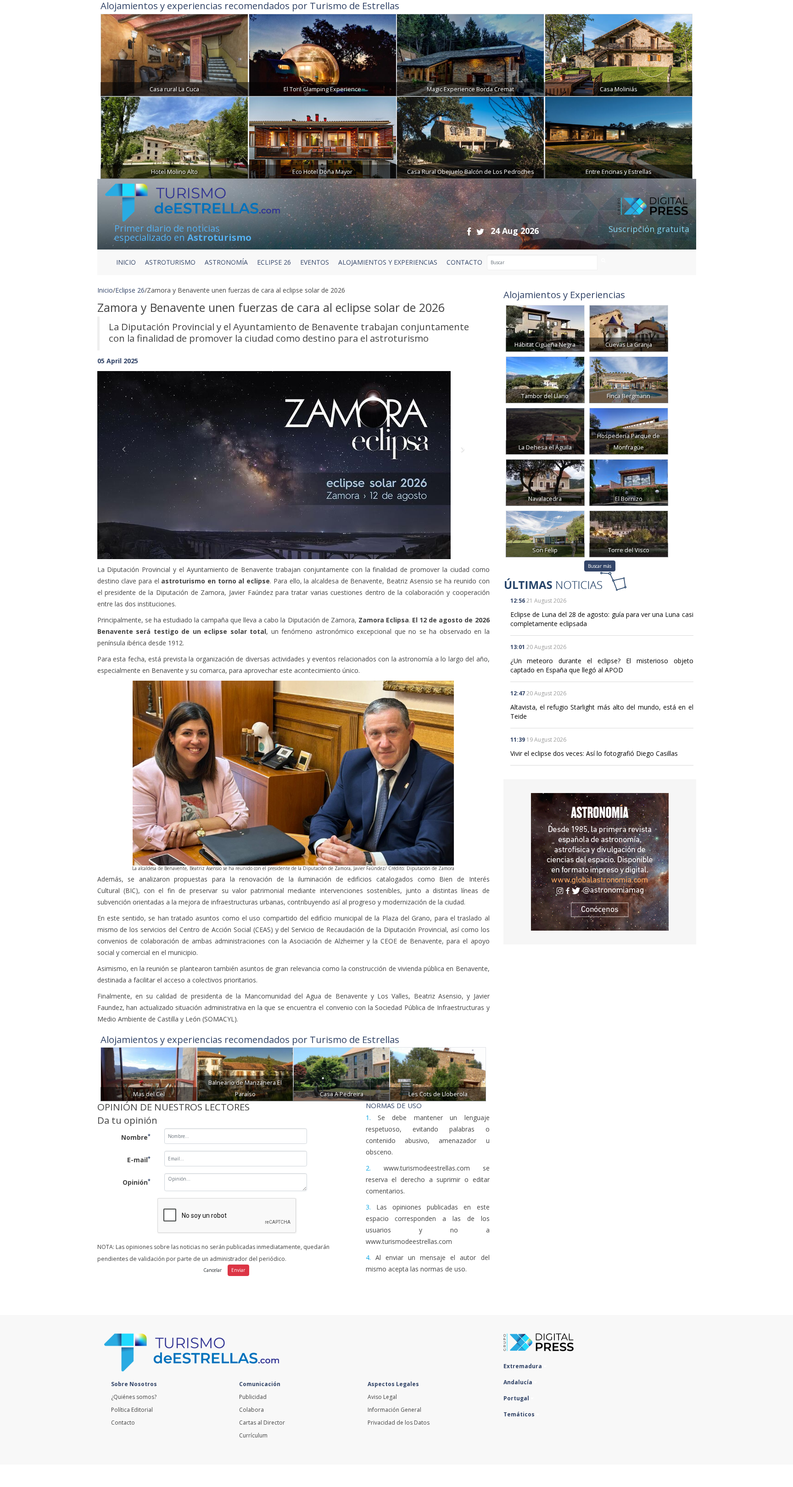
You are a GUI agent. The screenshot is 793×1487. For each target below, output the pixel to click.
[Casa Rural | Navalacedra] (545, 481)
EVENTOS (314, 262)
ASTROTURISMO (170, 262)
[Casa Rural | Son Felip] (545, 533)
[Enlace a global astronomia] (599, 862)
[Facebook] (469, 231)
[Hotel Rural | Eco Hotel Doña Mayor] (322, 136)
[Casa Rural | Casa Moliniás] (618, 54)
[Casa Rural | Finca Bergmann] (628, 379)
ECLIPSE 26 (274, 262)
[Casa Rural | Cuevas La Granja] (628, 327)
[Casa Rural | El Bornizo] (628, 481)
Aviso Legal (382, 1397)
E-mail (139, 1159)
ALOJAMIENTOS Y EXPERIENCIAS (387, 262)
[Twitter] (480, 231)
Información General (394, 1410)
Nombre (136, 1137)
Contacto (123, 1422)
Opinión (137, 1182)
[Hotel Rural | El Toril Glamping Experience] (322, 54)
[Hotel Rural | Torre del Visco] (628, 533)
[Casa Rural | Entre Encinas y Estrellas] (618, 136)
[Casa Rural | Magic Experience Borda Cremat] (470, 54)
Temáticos (519, 1414)
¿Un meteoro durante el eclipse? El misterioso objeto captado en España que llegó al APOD (601, 665)
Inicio (126, 262)
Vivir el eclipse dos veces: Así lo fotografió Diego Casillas (594, 753)
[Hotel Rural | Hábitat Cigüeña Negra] (545, 327)
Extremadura (523, 1366)
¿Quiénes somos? (133, 1397)
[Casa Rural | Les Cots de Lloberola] (438, 1073)
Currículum (253, 1435)
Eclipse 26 (130, 290)
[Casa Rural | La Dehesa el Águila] (545, 430)
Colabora (251, 1410)
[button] (126, 456)
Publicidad (253, 1397)
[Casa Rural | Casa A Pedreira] (341, 1073)
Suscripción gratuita (649, 228)
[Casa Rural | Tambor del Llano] (545, 379)
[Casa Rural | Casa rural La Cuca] (174, 54)
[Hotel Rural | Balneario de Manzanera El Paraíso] (245, 1073)
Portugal (517, 1398)
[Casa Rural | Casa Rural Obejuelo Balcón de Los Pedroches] (470, 136)
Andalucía (518, 1382)
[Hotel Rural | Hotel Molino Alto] (174, 136)
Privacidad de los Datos (399, 1422)
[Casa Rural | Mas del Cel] (149, 1073)
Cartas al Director (262, 1422)
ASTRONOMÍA (226, 262)
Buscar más (599, 566)
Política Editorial (132, 1410)
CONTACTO (464, 262)
